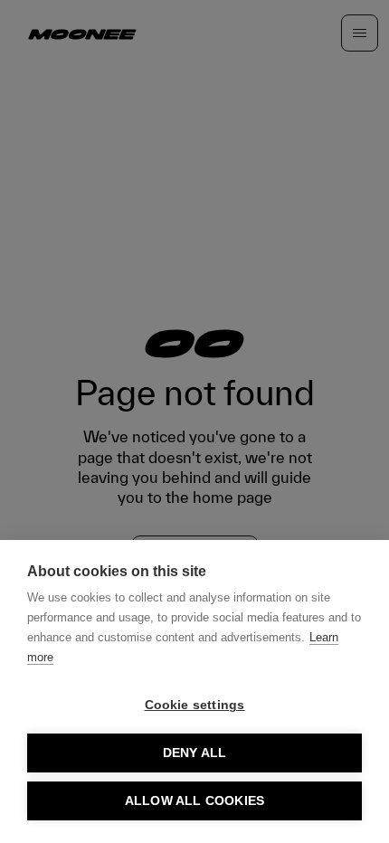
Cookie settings (195, 705)
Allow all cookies (194, 801)
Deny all (195, 753)
